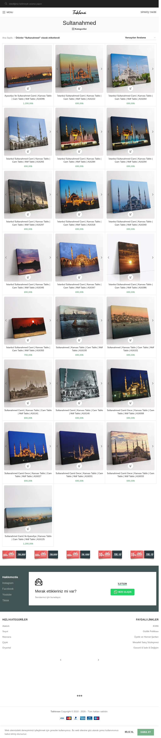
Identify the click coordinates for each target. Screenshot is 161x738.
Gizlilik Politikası (151, 631)
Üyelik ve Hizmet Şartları (146, 637)
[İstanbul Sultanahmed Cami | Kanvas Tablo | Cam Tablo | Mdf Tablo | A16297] (28, 195)
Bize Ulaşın (124, 592)
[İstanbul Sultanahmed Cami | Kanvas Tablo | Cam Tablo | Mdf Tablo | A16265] (28, 132)
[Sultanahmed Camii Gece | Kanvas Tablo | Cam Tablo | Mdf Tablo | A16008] (131, 383)
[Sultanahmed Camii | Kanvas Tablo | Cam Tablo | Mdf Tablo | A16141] (28, 383)
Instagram (7, 583)
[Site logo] (79, 12)
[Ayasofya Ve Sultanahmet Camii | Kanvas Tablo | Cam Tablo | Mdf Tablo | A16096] (28, 69)
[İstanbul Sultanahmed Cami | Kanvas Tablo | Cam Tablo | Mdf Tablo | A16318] (79, 195)
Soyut (5, 631)
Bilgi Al (129, 732)
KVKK (156, 626)
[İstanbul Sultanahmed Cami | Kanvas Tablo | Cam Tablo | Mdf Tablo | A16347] (79, 258)
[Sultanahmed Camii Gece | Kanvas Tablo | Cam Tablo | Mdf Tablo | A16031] (79, 446)
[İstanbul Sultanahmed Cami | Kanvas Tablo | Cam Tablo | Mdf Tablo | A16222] (79, 69)
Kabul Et (146, 732)
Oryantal (6, 647)
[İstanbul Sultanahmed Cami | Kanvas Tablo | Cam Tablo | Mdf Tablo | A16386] (131, 258)
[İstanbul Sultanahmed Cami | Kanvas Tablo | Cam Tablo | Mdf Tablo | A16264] (131, 69)
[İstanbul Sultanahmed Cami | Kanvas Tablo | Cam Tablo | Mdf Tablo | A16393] (28, 321)
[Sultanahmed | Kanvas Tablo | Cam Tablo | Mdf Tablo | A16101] (131, 321)
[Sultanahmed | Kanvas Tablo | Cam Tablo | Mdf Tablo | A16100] (79, 321)
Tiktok (5, 600)
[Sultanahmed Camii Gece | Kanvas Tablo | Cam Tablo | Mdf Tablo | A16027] (28, 446)
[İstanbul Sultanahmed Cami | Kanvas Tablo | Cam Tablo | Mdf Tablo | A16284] (79, 132)
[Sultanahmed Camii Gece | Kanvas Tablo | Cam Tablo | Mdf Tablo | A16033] (131, 446)
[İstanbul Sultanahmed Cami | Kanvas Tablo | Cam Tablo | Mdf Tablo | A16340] (131, 195)
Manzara (6, 637)
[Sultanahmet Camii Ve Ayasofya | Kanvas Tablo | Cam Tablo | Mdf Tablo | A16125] (28, 509)
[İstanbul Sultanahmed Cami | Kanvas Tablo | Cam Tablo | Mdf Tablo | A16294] (131, 132)
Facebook (8, 588)
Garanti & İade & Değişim (146, 647)
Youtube (7, 594)
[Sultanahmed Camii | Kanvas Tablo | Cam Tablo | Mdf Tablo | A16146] (79, 383)
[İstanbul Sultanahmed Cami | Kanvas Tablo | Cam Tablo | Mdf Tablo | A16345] (28, 258)
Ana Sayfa (7, 37)
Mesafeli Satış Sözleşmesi (146, 642)
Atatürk (5, 626)
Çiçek (5, 642)
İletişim (122, 584)
